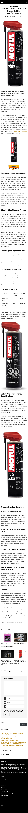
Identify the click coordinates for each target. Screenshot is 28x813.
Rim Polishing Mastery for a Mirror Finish (19, 644)
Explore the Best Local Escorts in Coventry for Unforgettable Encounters (12, 734)
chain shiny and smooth (7, 259)
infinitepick (7, 16)
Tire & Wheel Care (13, 6)
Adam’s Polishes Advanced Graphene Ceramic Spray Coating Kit (7, 662)
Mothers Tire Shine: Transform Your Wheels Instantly (20, 662)
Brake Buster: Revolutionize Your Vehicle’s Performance (7, 645)
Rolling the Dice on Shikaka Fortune (9, 740)
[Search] (25, 2)
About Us (3, 787)
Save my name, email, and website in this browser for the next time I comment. (14, 711)
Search (2, 722)
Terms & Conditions (5, 791)
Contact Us (3, 785)
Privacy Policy (4, 789)
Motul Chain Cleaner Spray (20, 131)
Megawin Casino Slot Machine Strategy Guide (12, 745)
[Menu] (1, 2)
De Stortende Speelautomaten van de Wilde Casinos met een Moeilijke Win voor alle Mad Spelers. (13, 743)
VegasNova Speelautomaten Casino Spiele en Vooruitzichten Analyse (12, 737)
